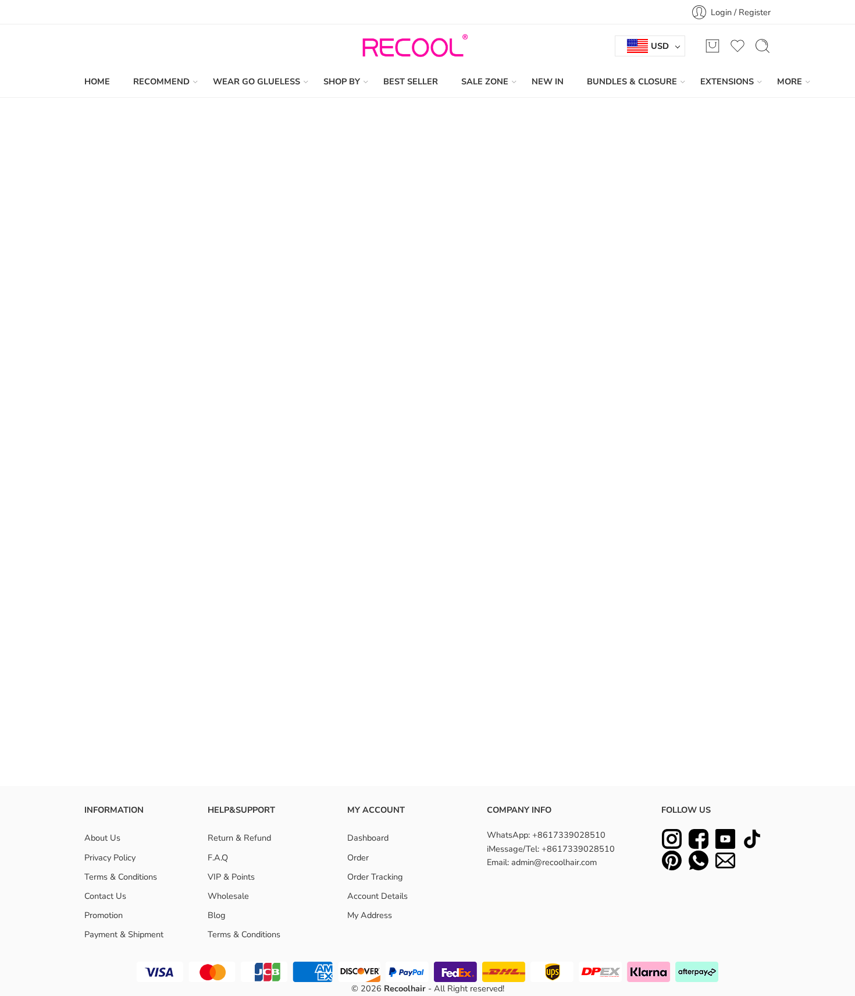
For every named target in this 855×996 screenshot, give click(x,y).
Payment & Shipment (123, 934)
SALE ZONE (484, 81)
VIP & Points (231, 877)
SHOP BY (341, 81)
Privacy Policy (110, 857)
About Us (102, 838)
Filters (106, 155)
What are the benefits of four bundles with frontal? (365, 664)
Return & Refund (239, 838)
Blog (217, 915)
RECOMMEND (161, 81)
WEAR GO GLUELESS (256, 81)
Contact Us (105, 896)
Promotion (103, 915)
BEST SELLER (410, 81)
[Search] (762, 46)
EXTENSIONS (727, 81)
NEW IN (548, 81)
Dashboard (368, 838)
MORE (789, 81)
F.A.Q (218, 857)
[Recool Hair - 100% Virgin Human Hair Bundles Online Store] (412, 46)
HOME (97, 81)
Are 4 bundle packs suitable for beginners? (349, 724)
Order (358, 857)
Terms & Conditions (120, 877)
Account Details (377, 896)
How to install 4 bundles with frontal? (340, 694)
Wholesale (228, 896)
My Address (369, 915)
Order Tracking (375, 877)
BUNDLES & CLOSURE (632, 81)
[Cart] (712, 46)
